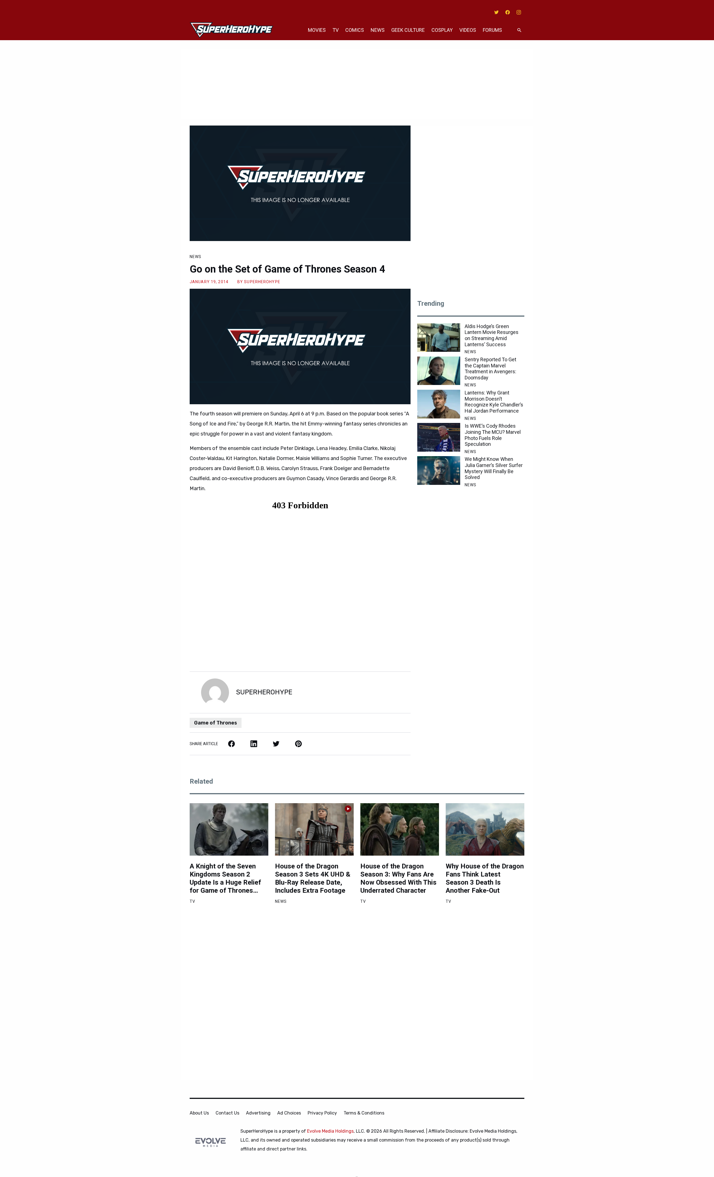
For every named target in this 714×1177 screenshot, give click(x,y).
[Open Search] (519, 30)
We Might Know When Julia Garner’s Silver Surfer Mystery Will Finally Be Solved (494, 468)
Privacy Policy (322, 1113)
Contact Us (227, 1113)
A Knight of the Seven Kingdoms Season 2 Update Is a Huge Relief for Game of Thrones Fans (225, 878)
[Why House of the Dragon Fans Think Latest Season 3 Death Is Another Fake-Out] (485, 829)
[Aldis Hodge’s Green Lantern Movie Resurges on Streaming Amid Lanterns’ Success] (438, 337)
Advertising (258, 1113)
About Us (199, 1113)
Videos (467, 30)
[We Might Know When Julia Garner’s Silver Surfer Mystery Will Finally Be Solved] (438, 470)
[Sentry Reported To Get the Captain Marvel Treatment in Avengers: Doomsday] (438, 371)
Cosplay (442, 30)
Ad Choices (289, 1113)
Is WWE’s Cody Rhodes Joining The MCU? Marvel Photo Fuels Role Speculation (493, 435)
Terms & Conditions (364, 1113)
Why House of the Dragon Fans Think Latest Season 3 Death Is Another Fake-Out (485, 878)
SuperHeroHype (262, 282)
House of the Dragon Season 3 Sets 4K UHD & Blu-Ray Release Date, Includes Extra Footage (312, 878)
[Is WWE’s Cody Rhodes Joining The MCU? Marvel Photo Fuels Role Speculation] (438, 437)
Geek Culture (408, 30)
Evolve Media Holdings (330, 1131)
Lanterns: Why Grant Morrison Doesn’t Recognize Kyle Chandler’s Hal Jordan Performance (494, 402)
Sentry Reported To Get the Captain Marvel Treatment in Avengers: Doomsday (490, 369)
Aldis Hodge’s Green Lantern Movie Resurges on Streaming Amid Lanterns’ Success (491, 335)
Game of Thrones (215, 723)
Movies (317, 30)
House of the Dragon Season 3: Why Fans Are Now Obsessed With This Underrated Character (398, 878)
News (378, 30)
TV (335, 30)
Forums (492, 30)
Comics (354, 30)
